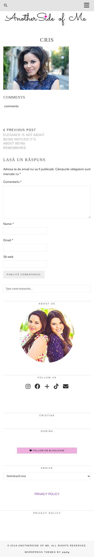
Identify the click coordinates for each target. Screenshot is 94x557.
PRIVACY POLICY (47, 494)
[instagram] (28, 386)
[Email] (65, 386)
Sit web (8, 256)
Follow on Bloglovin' (48, 450)
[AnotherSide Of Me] (47, 16)
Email (8, 240)
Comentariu (12, 181)
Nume (8, 224)
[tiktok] (56, 386)
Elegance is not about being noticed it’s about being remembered (23, 138)
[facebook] (37, 386)
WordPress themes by (47, 552)
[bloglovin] (47, 386)
